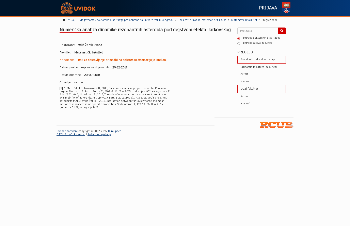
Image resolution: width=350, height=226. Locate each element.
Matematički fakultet (244, 20)
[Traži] (282, 31)
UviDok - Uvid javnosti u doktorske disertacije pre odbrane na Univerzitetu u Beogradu (119, 20)
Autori (244, 74)
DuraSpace (114, 131)
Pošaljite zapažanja (99, 134)
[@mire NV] (276, 124)
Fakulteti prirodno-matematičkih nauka (202, 20)
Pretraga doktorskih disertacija (260, 38)
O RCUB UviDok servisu (71, 134)
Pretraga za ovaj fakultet (256, 43)
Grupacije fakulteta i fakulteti (258, 67)
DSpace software (67, 131)
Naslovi (245, 81)
